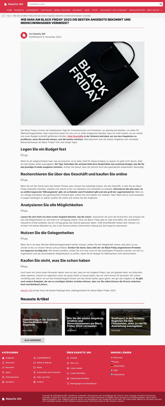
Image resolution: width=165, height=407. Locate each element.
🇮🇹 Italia (114, 370)
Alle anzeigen (32, 340)
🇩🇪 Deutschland (118, 366)
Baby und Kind (154, 10)
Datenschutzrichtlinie (79, 378)
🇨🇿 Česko (115, 362)
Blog (9, 16)
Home (9, 10)
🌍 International (118, 374)
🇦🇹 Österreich (117, 358)
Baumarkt (77, 10)
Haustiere (10, 382)
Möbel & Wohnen (62, 10)
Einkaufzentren (137, 10)
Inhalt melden (76, 368)
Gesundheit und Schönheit (113, 10)
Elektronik (46, 10)
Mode (87, 10)
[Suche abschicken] (161, 4)
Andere (40, 382)
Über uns (74, 363)
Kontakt (73, 358)
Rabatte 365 (27, 290)
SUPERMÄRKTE (32, 10)
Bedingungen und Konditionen (83, 383)
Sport (95, 10)
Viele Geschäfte (75, 136)
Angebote (19, 10)
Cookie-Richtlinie (77, 373)
